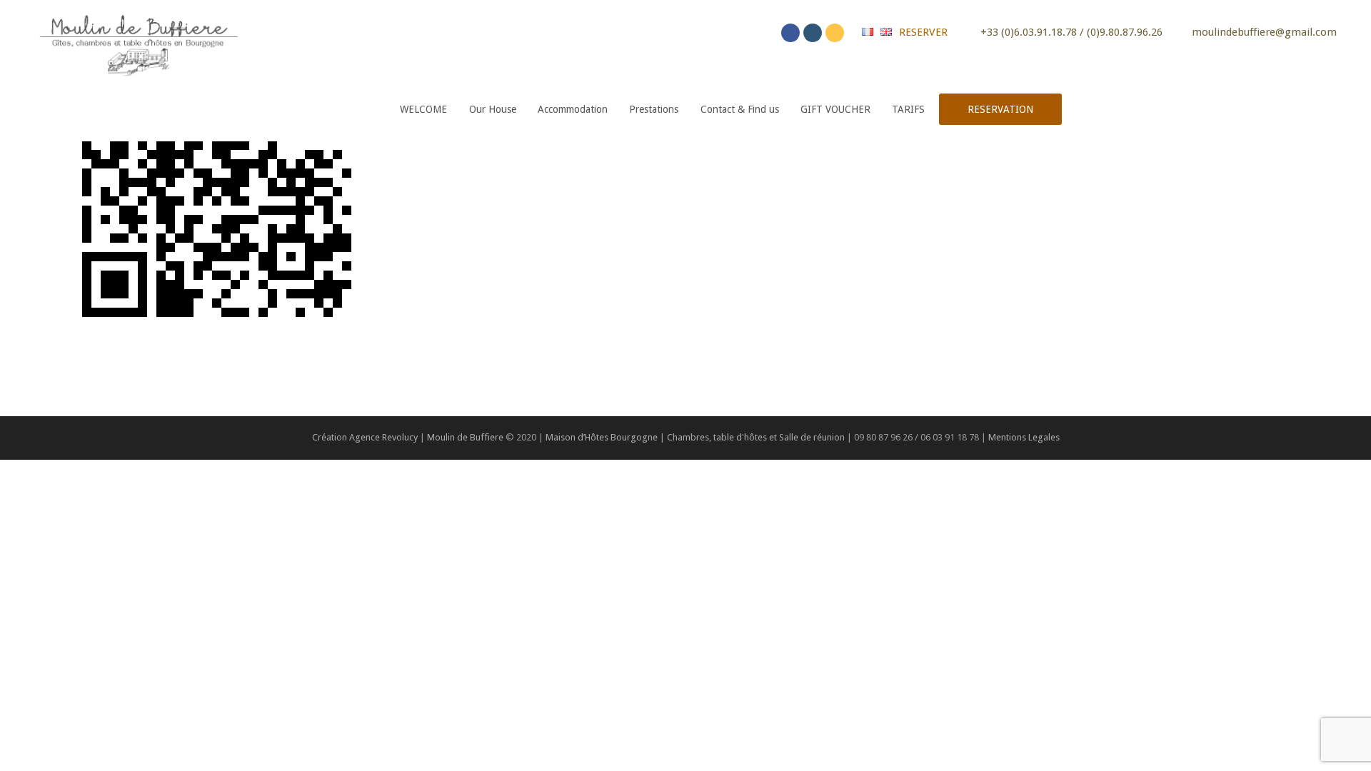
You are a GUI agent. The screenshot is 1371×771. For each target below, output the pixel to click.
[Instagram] (812, 33)
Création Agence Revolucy (365, 437)
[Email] (834, 33)
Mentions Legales (1024, 437)
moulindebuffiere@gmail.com (1264, 32)
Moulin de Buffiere (465, 437)
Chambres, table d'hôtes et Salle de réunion (757, 437)
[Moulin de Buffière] (137, 42)
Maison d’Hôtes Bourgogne (602, 437)
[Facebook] (790, 33)
